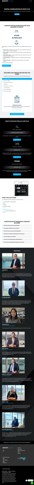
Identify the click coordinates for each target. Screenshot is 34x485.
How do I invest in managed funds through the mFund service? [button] (14, 242)
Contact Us (5, 462)
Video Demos (5, 459)
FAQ (3, 458)
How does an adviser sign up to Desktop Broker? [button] (11, 225)
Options (4, 207)
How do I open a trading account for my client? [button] (11, 228)
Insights (19, 453)
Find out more (17, 14)
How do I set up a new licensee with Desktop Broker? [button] (12, 230)
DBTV (19, 451)
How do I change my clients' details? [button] (10, 236)
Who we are (20, 449)
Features (19, 447)
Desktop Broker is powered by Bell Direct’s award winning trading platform (16, 442)
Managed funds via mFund (7, 209)
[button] (6, 66)
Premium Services (6, 457)
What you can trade (21, 450)
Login (4, 461)
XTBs (4, 210)
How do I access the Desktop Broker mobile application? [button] (13, 239)
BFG (6, 50)
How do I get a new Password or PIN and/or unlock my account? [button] (14, 233)
